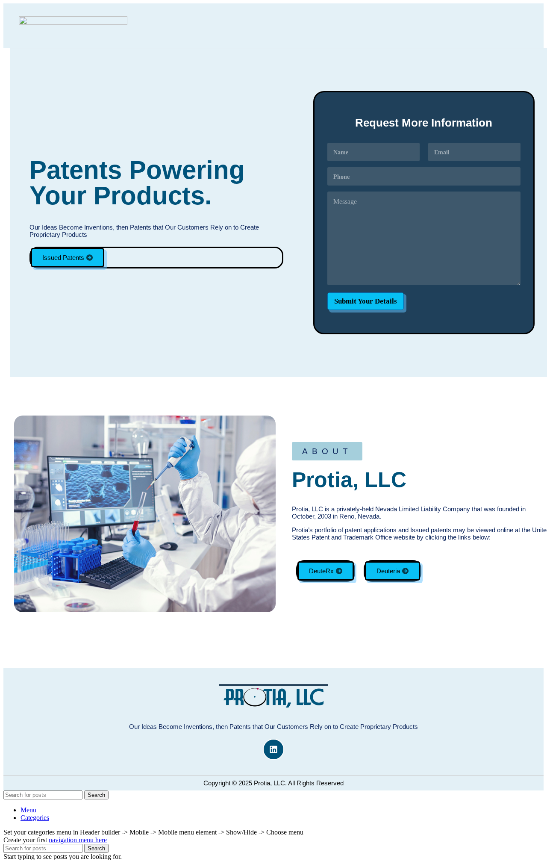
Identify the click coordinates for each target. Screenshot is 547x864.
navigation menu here (78, 839)
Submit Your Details (365, 301)
